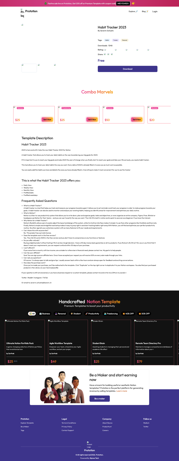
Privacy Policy (67, 427)
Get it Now (47, 119)
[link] (107, 40)
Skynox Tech (94, 458)
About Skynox (107, 423)
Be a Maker (25, 427)
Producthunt (107, 427)
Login (154, 11)
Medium (146, 423)
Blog (145, 11)
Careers (105, 430)
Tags (22, 430)
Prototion (89, 450)
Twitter (24, 278)
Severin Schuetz (107, 30)
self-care (46, 18)
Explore (133, 11)
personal (37, 18)
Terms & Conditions (69, 423)
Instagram (38, 278)
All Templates (27, 18)
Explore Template (27, 423)
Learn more (121, 391)
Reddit (30, 278)
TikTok (45, 278)
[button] (25, 342)
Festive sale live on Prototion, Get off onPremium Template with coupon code (89, 3)
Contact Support (68, 430)
